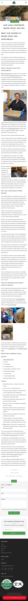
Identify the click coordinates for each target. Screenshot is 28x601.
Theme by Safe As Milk (10, 594)
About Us (3, 548)
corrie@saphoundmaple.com (7, 565)
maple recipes (19, 476)
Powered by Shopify (18, 594)
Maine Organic (12, 476)
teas (20, 454)
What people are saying (6, 552)
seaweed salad (11, 348)
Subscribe (13, 533)
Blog (2, 550)
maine (7, 476)
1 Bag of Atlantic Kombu (8, 359)
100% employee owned (13, 128)
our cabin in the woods (14, 75)
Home (2, 544)
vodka (15, 454)
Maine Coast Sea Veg (5, 73)
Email (2, 493)
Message (3, 499)
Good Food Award (12, 304)
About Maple (4, 546)
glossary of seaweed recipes (11, 435)
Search (2, 559)
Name (2, 487)
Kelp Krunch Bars (20, 299)
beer (13, 454)
